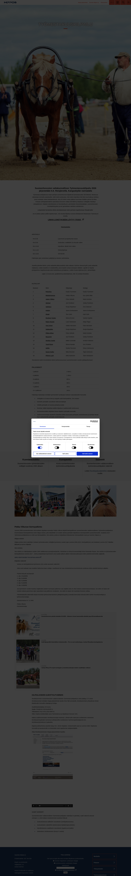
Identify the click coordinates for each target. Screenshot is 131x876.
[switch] (57, 447)
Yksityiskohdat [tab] (65, 426)
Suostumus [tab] (43, 426)
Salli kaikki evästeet (87, 453)
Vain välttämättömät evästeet (43, 453)
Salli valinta (65, 453)
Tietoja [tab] (88, 426)
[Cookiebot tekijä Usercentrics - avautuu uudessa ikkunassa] (91, 421)
